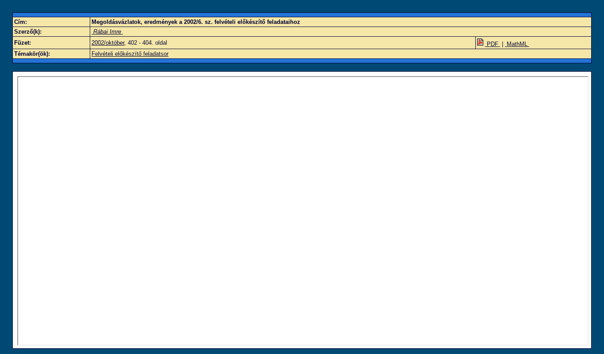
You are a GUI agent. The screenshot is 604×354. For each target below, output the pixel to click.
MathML (517, 44)
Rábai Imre (107, 31)
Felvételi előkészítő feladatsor (130, 53)
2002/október (108, 42)
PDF (492, 44)
